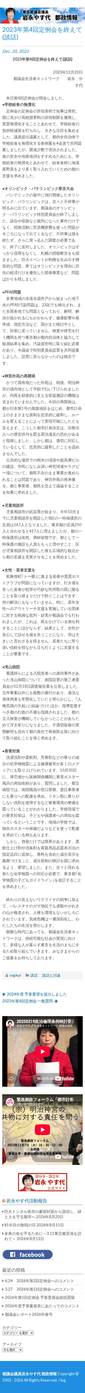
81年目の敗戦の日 (20, 1225)
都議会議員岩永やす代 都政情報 (29, 1374)
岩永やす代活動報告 (26, 1200)
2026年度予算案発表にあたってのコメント (42, 1306)
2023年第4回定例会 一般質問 (27, 1001)
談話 (34, 975)
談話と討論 (51, 975)
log (63, 1380)
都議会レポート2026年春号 (29, 1314)
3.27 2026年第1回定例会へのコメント (39, 1289)
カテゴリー (12, 1327)
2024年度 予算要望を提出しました (37, 994)
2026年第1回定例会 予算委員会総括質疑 (40, 1297)
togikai (15, 975)
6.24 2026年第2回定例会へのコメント (39, 1280)
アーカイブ (12, 1344)
